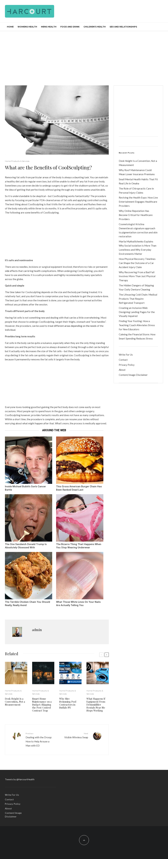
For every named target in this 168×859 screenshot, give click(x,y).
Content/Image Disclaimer (133, 374)
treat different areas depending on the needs (72, 325)
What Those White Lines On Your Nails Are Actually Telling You (78, 603)
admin (37, 629)
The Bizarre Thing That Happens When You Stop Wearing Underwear (78, 546)
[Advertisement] (84, 56)
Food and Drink (70, 26)
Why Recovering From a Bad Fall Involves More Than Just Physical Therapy (137, 276)
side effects (11, 270)
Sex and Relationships (123, 26)
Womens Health (27, 26)
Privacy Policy (127, 364)
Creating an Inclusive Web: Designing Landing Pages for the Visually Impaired (137, 312)
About (122, 369)
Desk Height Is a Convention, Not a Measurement (15, 701)
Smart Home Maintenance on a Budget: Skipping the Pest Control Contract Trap (42, 704)
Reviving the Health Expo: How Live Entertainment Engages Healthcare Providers (138, 201)
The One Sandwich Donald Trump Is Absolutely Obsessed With (26, 546)
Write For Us (126, 354)
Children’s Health (95, 26)
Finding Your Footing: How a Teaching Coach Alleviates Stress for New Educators (137, 325)
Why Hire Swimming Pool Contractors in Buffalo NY (67, 703)
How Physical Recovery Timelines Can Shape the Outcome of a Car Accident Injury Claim (137, 263)
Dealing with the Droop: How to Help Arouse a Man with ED (39, 739)
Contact (123, 359)
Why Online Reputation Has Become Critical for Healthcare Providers (136, 215)
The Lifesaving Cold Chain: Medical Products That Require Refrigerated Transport (138, 298)
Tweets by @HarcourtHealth (19, 779)
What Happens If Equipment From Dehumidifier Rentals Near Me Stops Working (95, 704)
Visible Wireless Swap (76, 735)
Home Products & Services (17, 161)
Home (10, 26)
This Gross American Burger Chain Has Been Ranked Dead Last (79, 488)
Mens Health (48, 26)
